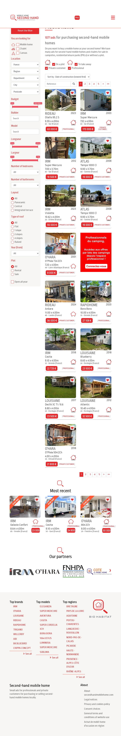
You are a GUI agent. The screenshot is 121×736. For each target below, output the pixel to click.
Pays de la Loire (75, 611)
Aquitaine (71, 615)
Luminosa (45, 642)
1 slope (18, 230)
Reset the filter (25, 30)
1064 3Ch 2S (45, 638)
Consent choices (92, 709)
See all (28, 654)
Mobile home (26, 44)
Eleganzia (45, 606)
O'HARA (17, 611)
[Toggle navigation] (113, 18)
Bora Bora (46, 633)
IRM (15, 606)
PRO (77, 18)
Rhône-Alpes (73, 671)
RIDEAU (17, 620)
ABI (15, 639)
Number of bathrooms (22, 179)
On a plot (60, 64)
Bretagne (72, 606)
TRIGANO (18, 629)
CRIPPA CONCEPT (22, 648)
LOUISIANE (18, 615)
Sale (17, 274)
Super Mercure (48, 611)
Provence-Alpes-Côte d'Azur (72, 663)
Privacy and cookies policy (97, 704)
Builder (14, 112)
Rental (18, 270)
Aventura (45, 615)
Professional (78, 68)
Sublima (44, 652)
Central (18, 206)
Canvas (23, 53)
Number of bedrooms (22, 166)
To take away (84, 64)
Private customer (57, 68)
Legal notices (90, 699)
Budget (15, 99)
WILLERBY (18, 634)
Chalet (23, 48)
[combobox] (25, 118)
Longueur (16, 139)
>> (108, 84)
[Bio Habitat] (100, 617)
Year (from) (16, 247)
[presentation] (11, 570)
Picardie (71, 646)
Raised (18, 242)
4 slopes (19, 238)
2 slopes (18, 234)
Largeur (15, 152)
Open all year (21, 281)
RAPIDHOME (19, 625)
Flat (16, 226)
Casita (43, 620)
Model (14, 125)
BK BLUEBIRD (20, 643)
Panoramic (20, 202)
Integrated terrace (24, 210)
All (16, 198)
